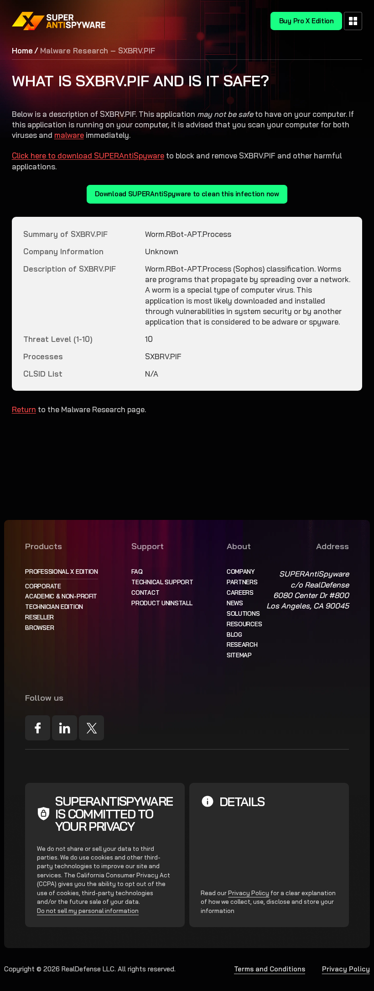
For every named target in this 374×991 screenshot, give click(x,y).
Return (24, 409)
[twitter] (91, 727)
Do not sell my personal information (88, 910)
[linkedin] (64, 727)
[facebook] (37, 727)
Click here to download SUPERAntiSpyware (88, 155)
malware (69, 135)
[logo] (59, 21)
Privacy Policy (248, 893)
